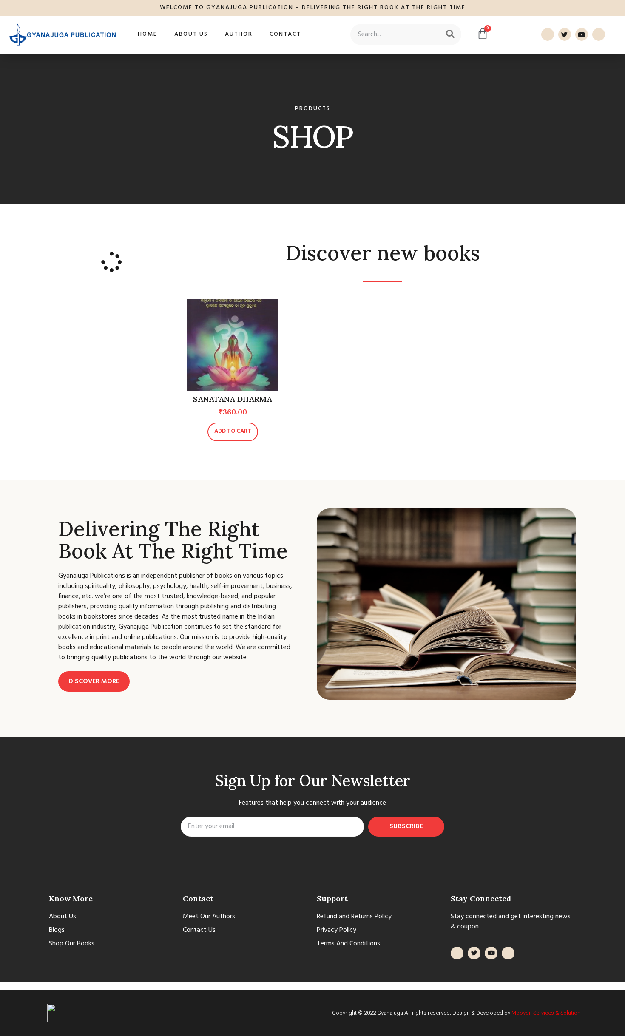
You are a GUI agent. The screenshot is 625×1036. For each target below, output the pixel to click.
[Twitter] (564, 34)
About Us (191, 34)
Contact (285, 34)
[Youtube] (581, 34)
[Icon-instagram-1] (598, 34)
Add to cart (232, 431)
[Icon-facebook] (547, 34)
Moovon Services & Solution (545, 1013)
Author (239, 34)
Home (147, 34)
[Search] (450, 34)
